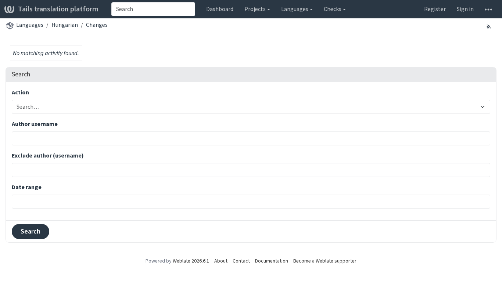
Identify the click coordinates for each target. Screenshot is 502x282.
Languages (29, 25)
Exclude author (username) (48, 155)
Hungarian (64, 25)
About (220, 260)
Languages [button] (294, 9)
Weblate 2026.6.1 (191, 260)
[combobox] (153, 9)
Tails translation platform (58, 9)
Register (435, 9)
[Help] (488, 9)
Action (20, 92)
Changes (97, 25)
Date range (27, 187)
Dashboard (219, 9)
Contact (241, 260)
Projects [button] (255, 9)
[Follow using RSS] (488, 26)
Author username (35, 124)
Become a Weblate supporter (324, 260)
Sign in (465, 9)
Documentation (271, 260)
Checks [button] (332, 9)
